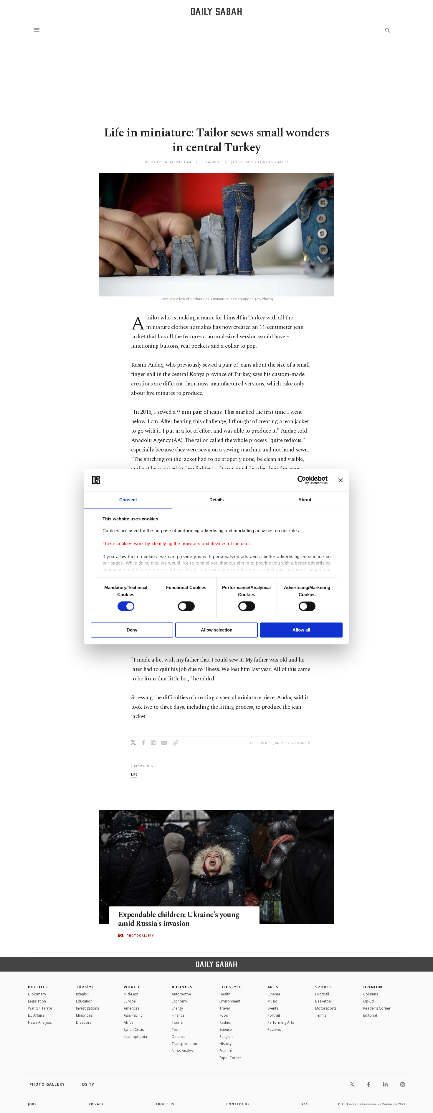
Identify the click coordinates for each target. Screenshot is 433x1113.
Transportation (184, 1043)
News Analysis (40, 1022)
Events (272, 1008)
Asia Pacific (133, 1015)
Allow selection (216, 629)
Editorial (370, 1015)
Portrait (273, 1015)
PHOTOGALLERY (140, 936)
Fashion (225, 1022)
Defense (179, 1036)
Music (272, 1001)
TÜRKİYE (85, 987)
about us (165, 1104)
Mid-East (131, 994)
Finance (178, 1015)
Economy (179, 1001)
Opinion (373, 987)
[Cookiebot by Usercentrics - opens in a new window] (302, 480)
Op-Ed (368, 1001)
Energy (177, 1008)
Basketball (324, 1001)
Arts (272, 987)
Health (224, 994)
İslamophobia (135, 1036)
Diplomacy (37, 994)
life (134, 774)
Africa (128, 1022)
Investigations (87, 1008)
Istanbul (82, 994)
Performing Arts (280, 1022)
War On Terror (40, 1008)
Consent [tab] (128, 499)
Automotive (181, 994)
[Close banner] (340, 480)
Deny (132, 629)
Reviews (274, 1029)
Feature (225, 1050)
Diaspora (84, 1022)
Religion (226, 1036)
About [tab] (304, 499)
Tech (176, 1029)
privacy (96, 1104)
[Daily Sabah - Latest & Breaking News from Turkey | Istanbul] (216, 11)
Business (182, 987)
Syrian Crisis (134, 1029)
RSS (304, 1104)
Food (223, 1015)
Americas (131, 1008)
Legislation (37, 1001)
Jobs (32, 1104)
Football (322, 994)
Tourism (179, 1022)
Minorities (84, 1015)
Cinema (273, 994)
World (131, 987)
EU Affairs (36, 1015)
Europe (130, 1001)
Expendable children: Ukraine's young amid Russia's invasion (178, 919)
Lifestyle (230, 987)
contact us (237, 1104)
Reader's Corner (377, 1008)
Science (225, 1029)
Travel (224, 1008)
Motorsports (325, 1008)
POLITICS (38, 987)
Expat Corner (230, 1057)
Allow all (301, 629)
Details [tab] (216, 499)
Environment (229, 1001)
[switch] (186, 606)
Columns (370, 994)
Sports (323, 987)
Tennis (320, 1015)
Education (84, 1001)
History (225, 1043)
